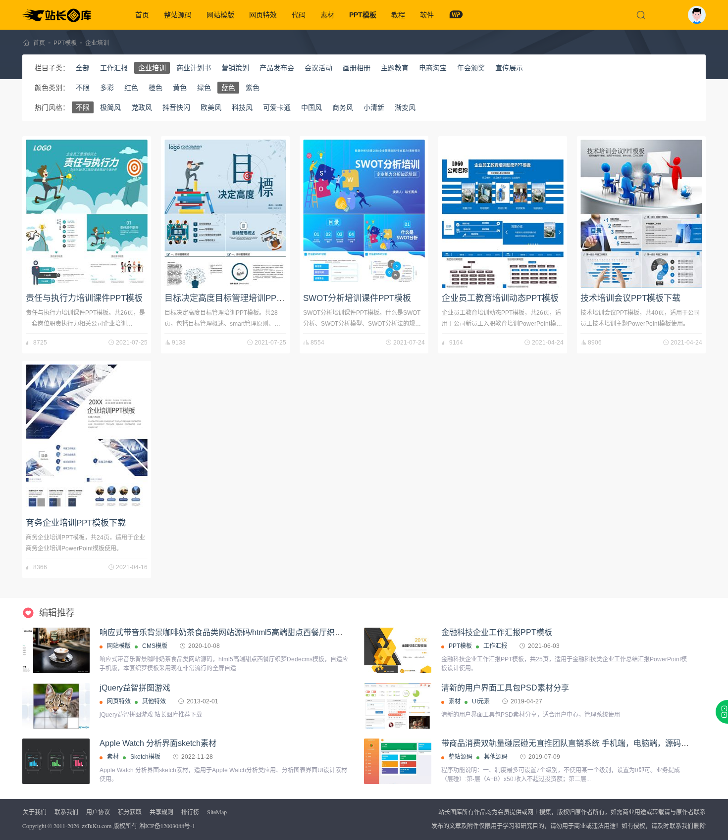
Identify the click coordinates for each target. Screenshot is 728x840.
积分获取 (130, 812)
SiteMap (217, 812)
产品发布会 (277, 68)
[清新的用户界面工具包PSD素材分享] (397, 706)
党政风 (141, 107)
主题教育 (395, 68)
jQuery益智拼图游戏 (135, 688)
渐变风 (405, 107)
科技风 (242, 107)
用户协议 (98, 812)
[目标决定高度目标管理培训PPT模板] (225, 214)
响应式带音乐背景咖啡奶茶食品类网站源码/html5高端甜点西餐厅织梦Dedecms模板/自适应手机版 (271, 632)
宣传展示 (509, 68)
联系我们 (66, 812)
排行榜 (190, 812)
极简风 (110, 107)
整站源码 (178, 15)
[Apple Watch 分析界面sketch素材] (56, 761)
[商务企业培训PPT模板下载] (87, 438)
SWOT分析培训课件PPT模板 (357, 298)
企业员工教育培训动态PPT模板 (500, 298)
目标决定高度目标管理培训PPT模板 (231, 298)
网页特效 (263, 15)
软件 (427, 15)
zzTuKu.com (96, 826)
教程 (398, 15)
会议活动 (318, 68)
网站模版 (220, 15)
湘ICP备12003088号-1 (167, 826)
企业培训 (97, 43)
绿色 (204, 88)
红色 (131, 88)
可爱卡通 (277, 107)
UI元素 (481, 701)
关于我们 (35, 812)
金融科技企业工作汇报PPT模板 (496, 632)
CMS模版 (154, 645)
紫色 (253, 88)
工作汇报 (114, 68)
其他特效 (154, 701)
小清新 (374, 107)
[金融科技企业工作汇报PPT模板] (397, 665)
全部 (83, 68)
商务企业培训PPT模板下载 (76, 523)
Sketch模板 (145, 756)
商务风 (342, 107)
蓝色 (228, 88)
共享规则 (161, 812)
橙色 (155, 88)
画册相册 (356, 68)
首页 (142, 15)
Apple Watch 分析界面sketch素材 (158, 743)
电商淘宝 (433, 68)
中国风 (311, 107)
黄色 (180, 88)
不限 (83, 88)
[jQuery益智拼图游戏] (56, 706)
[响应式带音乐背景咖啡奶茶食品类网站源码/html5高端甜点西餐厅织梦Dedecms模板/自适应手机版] (56, 650)
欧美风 (211, 107)
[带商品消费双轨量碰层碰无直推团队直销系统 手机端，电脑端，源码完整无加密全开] (397, 761)
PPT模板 (362, 15)
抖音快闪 (176, 107)
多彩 (107, 88)
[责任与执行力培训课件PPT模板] (87, 214)
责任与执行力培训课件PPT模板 (84, 298)
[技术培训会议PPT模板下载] (641, 214)
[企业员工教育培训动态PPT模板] (503, 214)
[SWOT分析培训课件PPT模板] (364, 214)
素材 (327, 15)
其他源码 (496, 756)
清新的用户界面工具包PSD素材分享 (505, 688)
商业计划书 (193, 68)
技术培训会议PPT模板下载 (630, 298)
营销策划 (235, 68)
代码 (299, 15)
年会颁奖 (471, 68)
